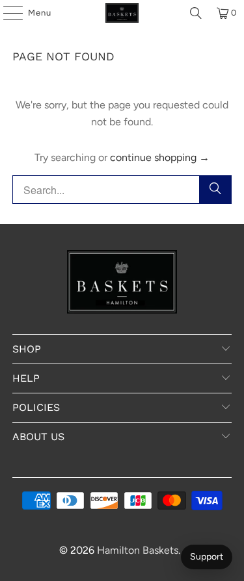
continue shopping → (160, 157)
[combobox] (121, 189)
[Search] (195, 13)
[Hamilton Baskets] (122, 13)
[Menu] (6, 13)
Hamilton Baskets (137, 550)
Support (206, 556)
